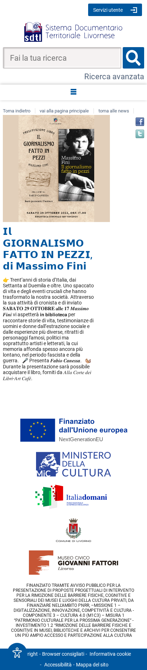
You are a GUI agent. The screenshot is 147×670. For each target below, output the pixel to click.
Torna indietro (16, 111)
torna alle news (113, 111)
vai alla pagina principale (64, 111)
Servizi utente (108, 10)
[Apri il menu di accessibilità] (17, 653)
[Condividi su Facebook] (140, 121)
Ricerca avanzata (114, 76)
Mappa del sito (92, 665)
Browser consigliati (63, 654)
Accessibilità (58, 665)
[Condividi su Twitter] (140, 134)
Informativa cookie (110, 654)
